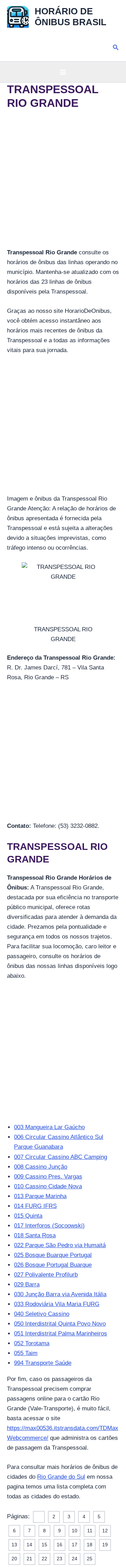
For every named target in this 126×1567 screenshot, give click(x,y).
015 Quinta (28, 1215)
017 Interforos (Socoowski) (49, 1225)
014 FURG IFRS (35, 1206)
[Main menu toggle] (63, 72)
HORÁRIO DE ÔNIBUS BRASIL (70, 16)
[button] (116, 47)
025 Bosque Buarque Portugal (53, 1255)
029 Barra (27, 1284)
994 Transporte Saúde (42, 1363)
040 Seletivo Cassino (41, 1314)
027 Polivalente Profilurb (46, 1274)
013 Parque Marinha (40, 1196)
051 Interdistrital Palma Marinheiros (60, 1333)
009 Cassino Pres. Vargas (48, 1176)
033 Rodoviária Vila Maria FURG (56, 1304)
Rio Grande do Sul (61, 1476)
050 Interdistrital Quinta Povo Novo (60, 1323)
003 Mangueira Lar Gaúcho (49, 1127)
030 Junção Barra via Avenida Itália (60, 1294)
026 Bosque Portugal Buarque (53, 1265)
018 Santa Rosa (35, 1235)
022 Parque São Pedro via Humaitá (60, 1245)
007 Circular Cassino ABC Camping (60, 1157)
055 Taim (25, 1353)
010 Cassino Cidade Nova (48, 1186)
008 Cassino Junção (40, 1166)
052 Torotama (31, 1343)
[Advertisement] (63, 182)
